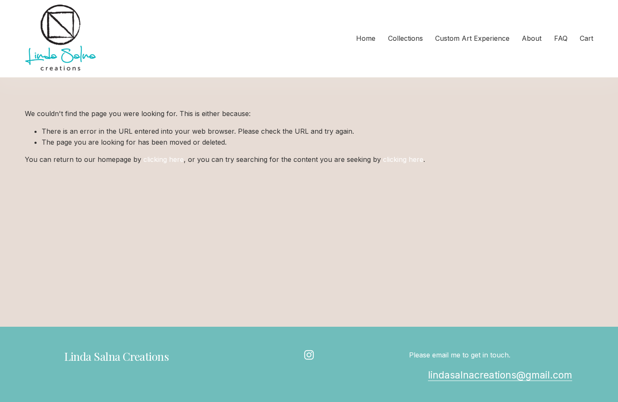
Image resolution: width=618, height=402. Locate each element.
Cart (586, 38)
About (531, 38)
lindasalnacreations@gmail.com (500, 375)
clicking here (163, 159)
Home (365, 38)
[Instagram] (309, 355)
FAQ (561, 38)
